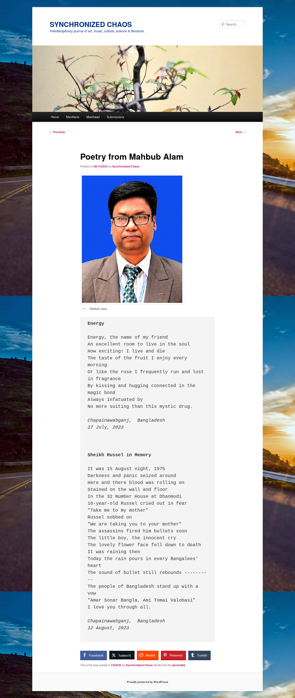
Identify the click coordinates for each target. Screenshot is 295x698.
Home (55, 117)
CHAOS (116, 665)
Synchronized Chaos (125, 166)
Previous (57, 132)
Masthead (93, 117)
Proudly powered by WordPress (147, 682)
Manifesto (72, 117)
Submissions (115, 117)
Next (240, 132)
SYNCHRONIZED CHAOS (91, 24)
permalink (178, 665)
